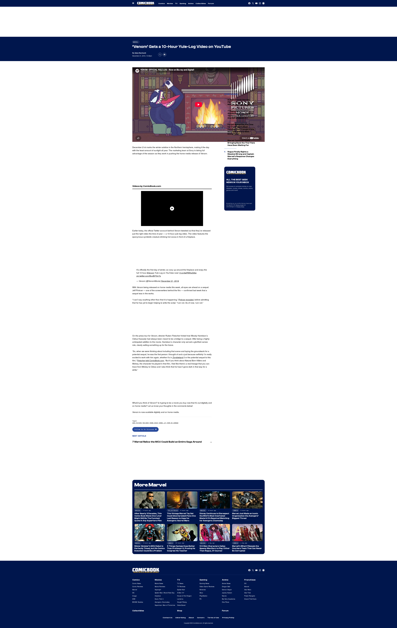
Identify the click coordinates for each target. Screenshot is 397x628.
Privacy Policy (240, 206)
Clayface (158, 596)
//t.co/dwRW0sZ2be (188, 272)
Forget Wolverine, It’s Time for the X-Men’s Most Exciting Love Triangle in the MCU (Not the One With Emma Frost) (241, 129)
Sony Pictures (137, 423)
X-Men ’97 (180, 593)
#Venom (150, 272)
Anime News (226, 583)
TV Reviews (181, 586)
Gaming (183, 3)
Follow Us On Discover (145, 429)
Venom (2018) (153, 423)
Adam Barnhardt (140, 53)
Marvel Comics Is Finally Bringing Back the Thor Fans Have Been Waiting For (241, 142)
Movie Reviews (160, 586)
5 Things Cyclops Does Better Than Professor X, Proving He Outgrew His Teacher (181, 548)
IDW (133, 599)
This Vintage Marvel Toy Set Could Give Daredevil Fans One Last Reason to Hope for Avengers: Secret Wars (181, 517)
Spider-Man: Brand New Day (165, 593)
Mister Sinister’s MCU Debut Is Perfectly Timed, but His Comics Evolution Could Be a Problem (149, 548)
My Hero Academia (228, 599)
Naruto (224, 596)
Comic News (136, 583)
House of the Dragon (184, 596)
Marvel (135, 42)
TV (176, 3)
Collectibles (201, 3)
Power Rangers (249, 596)
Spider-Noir (181, 590)
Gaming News (204, 583)
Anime (191, 3)
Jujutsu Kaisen (227, 593)
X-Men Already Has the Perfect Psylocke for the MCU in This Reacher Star (240, 102)
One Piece (225, 602)
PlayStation (203, 596)
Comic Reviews (137, 586)
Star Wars (247, 590)
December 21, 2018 (170, 281)
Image (134, 596)
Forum (211, 3)
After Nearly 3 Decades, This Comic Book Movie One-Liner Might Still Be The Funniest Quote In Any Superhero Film (148, 517)
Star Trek (247, 593)
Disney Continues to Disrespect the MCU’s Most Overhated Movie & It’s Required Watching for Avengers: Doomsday (214, 517)
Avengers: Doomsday (162, 602)
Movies (170, 3)
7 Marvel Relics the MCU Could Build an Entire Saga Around (167, 441)
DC (133, 593)
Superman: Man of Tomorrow (165, 605)
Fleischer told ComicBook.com (150, 360)
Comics (161, 3)
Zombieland (178, 357)
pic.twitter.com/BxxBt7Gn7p (148, 275)
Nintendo (203, 590)
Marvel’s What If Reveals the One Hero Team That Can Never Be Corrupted (247, 548)
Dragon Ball (226, 586)
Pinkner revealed (186, 299)
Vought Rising (182, 602)
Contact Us (167, 618)
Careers (200, 618)
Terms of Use (239, 205)
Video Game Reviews (207, 586)
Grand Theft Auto (250, 599)
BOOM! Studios (137, 602)
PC (201, 599)
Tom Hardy (145, 423)
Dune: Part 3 (159, 599)
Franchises (250, 580)
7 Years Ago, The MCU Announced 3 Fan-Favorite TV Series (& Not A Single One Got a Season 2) (240, 114)
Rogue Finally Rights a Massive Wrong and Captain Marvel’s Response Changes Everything (241, 155)
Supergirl (158, 590)
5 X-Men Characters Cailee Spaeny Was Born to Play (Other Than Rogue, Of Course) (215, 548)
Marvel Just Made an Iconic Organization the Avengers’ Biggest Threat (245, 515)
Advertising (180, 618)
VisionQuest (181, 605)
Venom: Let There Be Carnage (168, 423)
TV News (180, 583)
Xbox (201, 593)
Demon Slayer (227, 590)
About (191, 618)
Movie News (159, 583)
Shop (179, 611)
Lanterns (180, 599)
